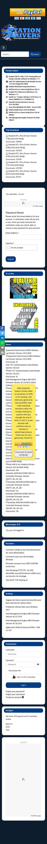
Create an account (14, 697)
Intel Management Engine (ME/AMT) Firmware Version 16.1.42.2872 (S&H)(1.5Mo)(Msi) (21, 382)
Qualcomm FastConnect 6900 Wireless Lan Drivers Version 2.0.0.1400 (22, 352)
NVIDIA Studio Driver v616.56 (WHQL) (22, 110)
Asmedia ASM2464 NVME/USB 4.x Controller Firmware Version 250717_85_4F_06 (20, 476)
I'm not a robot (17, 247)
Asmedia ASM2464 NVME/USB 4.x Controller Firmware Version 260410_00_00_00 (20, 496)
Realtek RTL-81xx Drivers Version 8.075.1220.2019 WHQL (21, 172)
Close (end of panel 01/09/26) (23, 454)
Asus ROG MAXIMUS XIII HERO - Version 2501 (25, 107)
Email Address (12, 232)
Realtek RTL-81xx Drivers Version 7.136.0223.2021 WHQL (21, 137)
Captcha (10, 243)
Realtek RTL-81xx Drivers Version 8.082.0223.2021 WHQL (21, 155)
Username (10, 649)
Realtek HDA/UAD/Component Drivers (22, 86)
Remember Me (15, 670)
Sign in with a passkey (25, 676)
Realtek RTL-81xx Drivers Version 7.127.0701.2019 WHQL (21, 164)
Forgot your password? (15, 691)
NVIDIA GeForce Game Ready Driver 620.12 (24, 89)
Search (36, 54)
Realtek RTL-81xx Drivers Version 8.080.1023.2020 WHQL (21, 146)
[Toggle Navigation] (3, 48)
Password (10, 660)
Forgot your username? (15, 694)
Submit (11, 259)
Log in (23, 685)
